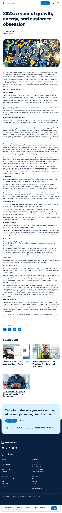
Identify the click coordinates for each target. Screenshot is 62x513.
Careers (34, 481)
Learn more (18, 509)
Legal (39, 496)
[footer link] (9, 442)
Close (54, 508)
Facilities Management (38, 469)
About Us (35, 479)
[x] (14, 329)
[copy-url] (5, 329)
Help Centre (5, 483)
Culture (34, 483)
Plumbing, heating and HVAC (40, 462)
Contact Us (5, 486)
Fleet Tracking (6, 467)
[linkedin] (19, 329)
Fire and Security (37, 467)
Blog (3, 481)
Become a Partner (37, 488)
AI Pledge (35, 486)
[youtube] (16, 447)
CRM (3, 462)
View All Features (6, 469)
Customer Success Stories (9, 479)
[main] (9, 3)
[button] (57, 3)
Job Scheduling (6, 464)
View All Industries (37, 471)
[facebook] (9, 329)
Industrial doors (36, 464)
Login (11, 454)
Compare (4, 471)
